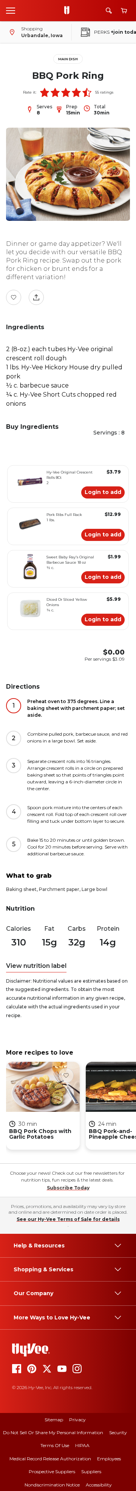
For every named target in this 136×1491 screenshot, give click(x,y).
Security (118, 1432)
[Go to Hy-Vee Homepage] (68, 10)
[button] (44, 92)
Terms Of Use (54, 1445)
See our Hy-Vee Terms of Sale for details (68, 1219)
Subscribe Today (68, 1188)
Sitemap (54, 1419)
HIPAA (82, 1445)
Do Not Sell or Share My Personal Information (53, 1432)
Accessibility (99, 1485)
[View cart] (124, 11)
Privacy (77, 1419)
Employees (109, 1458)
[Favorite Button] (14, 297)
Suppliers (91, 1471)
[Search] (109, 11)
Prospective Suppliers (52, 1471)
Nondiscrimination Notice (52, 1485)
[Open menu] (10, 10)
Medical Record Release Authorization (50, 1458)
